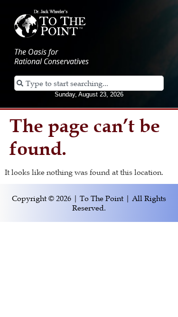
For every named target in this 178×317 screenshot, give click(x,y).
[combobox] (89, 83)
